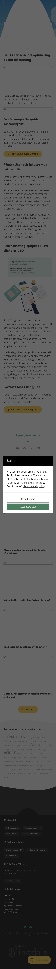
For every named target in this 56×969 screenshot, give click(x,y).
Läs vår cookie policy (34, 486)
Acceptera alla (28, 506)
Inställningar (28, 499)
